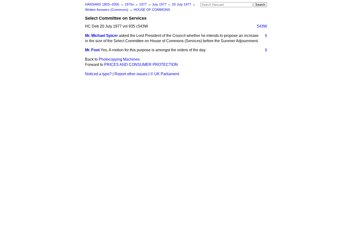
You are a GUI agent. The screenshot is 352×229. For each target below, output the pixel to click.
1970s (130, 4)
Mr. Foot (92, 50)
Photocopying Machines (119, 59)
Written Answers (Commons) (107, 9)
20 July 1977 (182, 4)
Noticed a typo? (98, 74)
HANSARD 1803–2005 (102, 4)
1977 (143, 4)
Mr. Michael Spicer (101, 36)
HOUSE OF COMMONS (152, 9)
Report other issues (131, 74)
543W (262, 26)
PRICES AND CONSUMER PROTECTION (141, 65)
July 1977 (160, 4)
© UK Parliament (164, 74)
